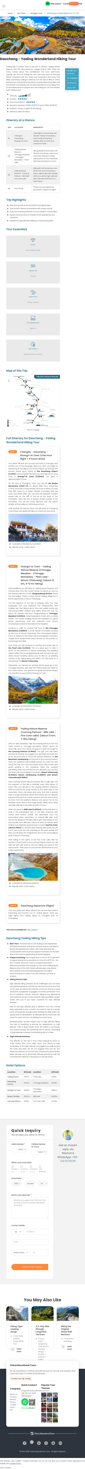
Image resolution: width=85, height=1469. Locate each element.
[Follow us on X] (32, 1442)
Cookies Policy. (15, 1463)
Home (10, 13)
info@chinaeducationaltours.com (35, 1390)
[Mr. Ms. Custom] (17, 1232)
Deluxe (15, 1170)
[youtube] (53, 1443)
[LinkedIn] (39, 1443)
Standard (33, 1170)
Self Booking (42, 1170)
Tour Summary (72, 72)
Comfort (24, 1170)
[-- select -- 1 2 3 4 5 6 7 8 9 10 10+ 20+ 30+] (19, 1149)
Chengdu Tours (36, 13)
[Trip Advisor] (60, 1443)
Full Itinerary (72, 83)
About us (13, 1394)
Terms (12, 1407)
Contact (13, 1397)
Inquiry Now (71, 87)
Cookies (13, 1405)
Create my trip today (21, 1378)
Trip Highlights (72, 78)
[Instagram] (46, 1443)
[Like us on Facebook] (24, 1443)
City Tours (21, 13)
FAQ (11, 1410)
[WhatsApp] (25, 1402)
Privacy (13, 1402)
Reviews (13, 1399)
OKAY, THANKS (5, 1468)
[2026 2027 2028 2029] (16, 1183)
